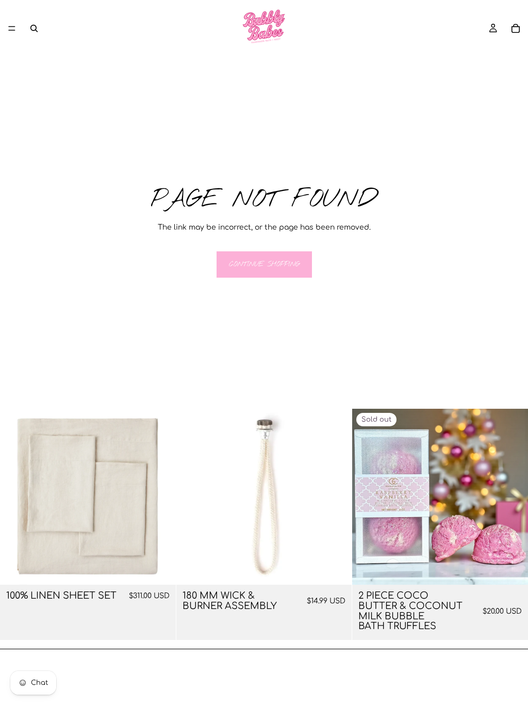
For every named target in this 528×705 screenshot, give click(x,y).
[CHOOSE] (160, 568)
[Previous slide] (15, 497)
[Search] (34, 28)
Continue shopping (264, 264)
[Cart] (515, 28)
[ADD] (336, 568)
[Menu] (12, 28)
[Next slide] (160, 497)
